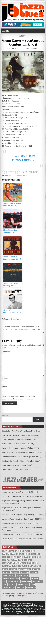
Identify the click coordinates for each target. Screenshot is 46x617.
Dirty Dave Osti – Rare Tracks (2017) (27, 496)
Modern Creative (22, 575)
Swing (33, 584)
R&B (4, 581)
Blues (23, 36)
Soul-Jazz (11, 584)
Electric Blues (33, 563)
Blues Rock (35, 554)
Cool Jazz (28, 560)
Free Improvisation (19, 566)
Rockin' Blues (26, 581)
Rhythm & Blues (13, 581)
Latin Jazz (34, 572)
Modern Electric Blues (11, 578)
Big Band (20, 554)
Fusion (5, 569)
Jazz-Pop (6, 572)
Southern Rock (23, 584)
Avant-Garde (29, 551)
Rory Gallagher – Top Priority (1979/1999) (27, 515)
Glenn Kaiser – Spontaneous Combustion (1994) (23, 42)
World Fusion (31, 587)
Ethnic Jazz (7, 566)
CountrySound (22, 596)
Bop (4, 557)
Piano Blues (25, 578)
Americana (19, 551)
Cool (20, 560)
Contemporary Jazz (10, 560)
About (36, 603)
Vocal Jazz (20, 587)
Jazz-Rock (14, 572)
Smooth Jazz (37, 581)
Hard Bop (13, 569)
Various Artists (8, 587)
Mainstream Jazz (9, 575)
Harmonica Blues (24, 569)
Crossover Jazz (8, 563)
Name (5, 379)
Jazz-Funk (36, 569)
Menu (7, 31)
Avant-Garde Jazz (9, 554)
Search (5, 415)
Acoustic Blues (8, 551)
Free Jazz (32, 566)
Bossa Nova (12, 557)
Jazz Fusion (25, 572)
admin (4, 515)
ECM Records (20, 563)
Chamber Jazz (23, 557)
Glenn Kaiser (16, 319)
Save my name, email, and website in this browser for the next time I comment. (18, 397)
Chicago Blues (35, 557)
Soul (4, 584)
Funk (38, 566)
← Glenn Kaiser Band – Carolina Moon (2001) (20, 327)
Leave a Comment (31, 48)
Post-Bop (34, 578)
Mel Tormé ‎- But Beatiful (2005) (25, 492)
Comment (6, 352)
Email (5, 386)
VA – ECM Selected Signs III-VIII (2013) (27, 534)
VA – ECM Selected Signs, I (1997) (24, 523)
